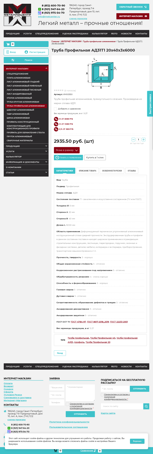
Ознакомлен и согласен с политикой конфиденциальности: (117, 396)
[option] (100, 73)
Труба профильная (78, 338)
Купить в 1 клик (95, 157)
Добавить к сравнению (69, 109)
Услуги (10, 151)
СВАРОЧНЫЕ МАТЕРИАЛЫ (20, 140)
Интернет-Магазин (15, 400)
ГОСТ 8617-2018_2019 (98, 321)
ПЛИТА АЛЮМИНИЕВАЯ (18, 78)
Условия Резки (13, 394)
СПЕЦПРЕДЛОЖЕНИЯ (17, 74)
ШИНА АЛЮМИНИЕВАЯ (18, 118)
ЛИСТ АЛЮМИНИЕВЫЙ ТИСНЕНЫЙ (24, 90)
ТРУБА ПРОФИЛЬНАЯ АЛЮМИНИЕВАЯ (26, 106)
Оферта (8, 391)
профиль (79, 342)
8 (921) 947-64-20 (53, 9)
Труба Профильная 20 (98, 342)
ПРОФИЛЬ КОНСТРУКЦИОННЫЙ (23, 122)
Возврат (8, 386)
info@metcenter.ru (49, 16)
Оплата (8, 383)
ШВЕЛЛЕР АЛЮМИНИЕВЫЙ (20, 110)
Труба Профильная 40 (102, 338)
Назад (60, 353)
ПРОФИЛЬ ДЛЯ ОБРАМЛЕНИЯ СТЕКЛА (26, 132)
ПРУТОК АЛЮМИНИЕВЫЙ (19, 136)
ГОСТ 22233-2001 (119, 321)
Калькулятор (14, 156)
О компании (13, 167)
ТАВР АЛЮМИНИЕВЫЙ (18, 114)
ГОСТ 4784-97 (78, 321)
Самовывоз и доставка (17, 397)
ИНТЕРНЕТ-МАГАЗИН (17, 68)
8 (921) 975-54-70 (53, 12)
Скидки (8, 389)
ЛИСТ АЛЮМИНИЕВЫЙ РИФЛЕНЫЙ (24, 86)
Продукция (13, 146)
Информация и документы (22, 162)
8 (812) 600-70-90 (53, 5)
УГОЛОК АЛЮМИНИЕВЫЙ (19, 98)
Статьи (10, 172)
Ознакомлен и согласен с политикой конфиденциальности (82, 405)
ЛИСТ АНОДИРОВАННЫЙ (19, 94)
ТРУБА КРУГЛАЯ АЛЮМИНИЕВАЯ (23, 102)
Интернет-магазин (131, 16)
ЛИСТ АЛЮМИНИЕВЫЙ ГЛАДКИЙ (23, 82)
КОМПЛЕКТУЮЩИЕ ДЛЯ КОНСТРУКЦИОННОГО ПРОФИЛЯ (23, 127)
